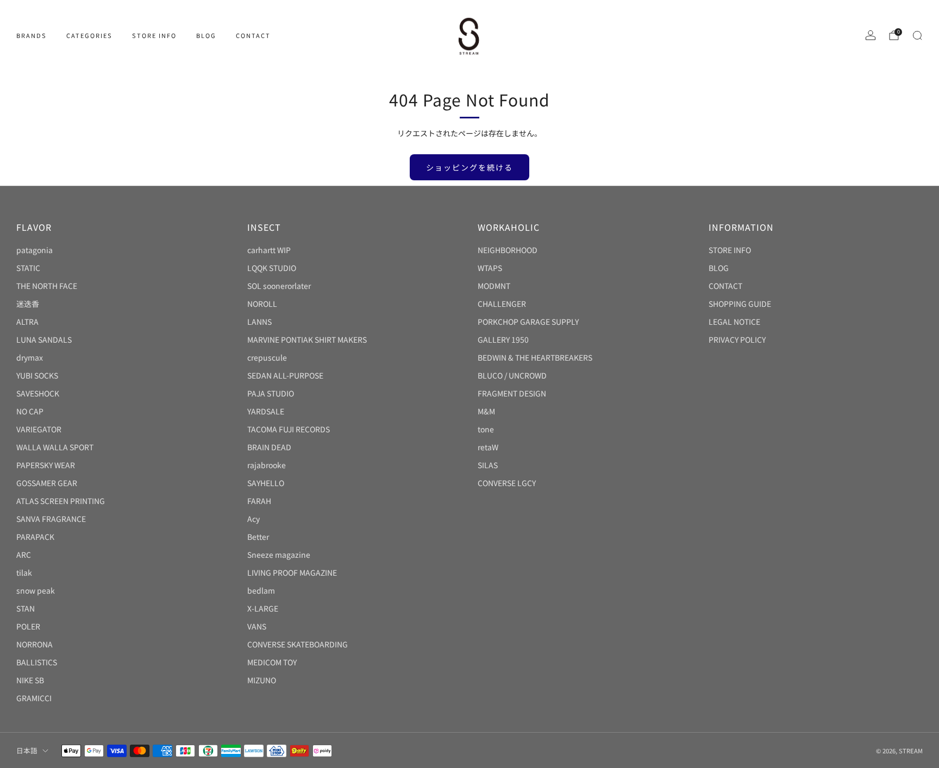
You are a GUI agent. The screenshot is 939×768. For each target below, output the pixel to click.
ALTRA (27, 321)
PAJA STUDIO (270, 393)
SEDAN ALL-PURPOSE (285, 375)
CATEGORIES (89, 35)
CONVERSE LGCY (507, 482)
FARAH (259, 500)
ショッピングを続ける (469, 167)
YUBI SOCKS (37, 375)
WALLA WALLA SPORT (54, 447)
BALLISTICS (36, 662)
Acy (253, 518)
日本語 (26, 750)
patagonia (34, 249)
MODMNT (494, 285)
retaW (488, 447)
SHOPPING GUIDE (740, 303)
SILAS (488, 464)
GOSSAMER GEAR (46, 482)
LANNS (259, 321)
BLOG (206, 35)
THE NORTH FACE (46, 285)
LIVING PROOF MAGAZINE (292, 572)
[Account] (870, 35)
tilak (24, 572)
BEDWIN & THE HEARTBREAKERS (535, 357)
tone (486, 429)
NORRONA (34, 644)
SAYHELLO (265, 482)
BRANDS (31, 35)
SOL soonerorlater (279, 285)
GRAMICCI (34, 698)
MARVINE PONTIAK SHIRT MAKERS (307, 339)
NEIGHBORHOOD (507, 249)
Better (258, 536)
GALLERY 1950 (503, 339)
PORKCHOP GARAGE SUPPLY (528, 321)
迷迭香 (27, 303)
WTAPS (490, 267)
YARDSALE (265, 411)
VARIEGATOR (38, 429)
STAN (25, 608)
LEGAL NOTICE (734, 321)
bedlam (261, 590)
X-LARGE (262, 608)
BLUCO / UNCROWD (512, 375)
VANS (256, 626)
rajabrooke (266, 464)
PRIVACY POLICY (737, 339)
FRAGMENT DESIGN (512, 393)
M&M (486, 411)
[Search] (917, 35)
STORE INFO (154, 35)
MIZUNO (261, 680)
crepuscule (267, 357)
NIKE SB (30, 680)
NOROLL (262, 303)
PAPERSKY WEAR (45, 464)
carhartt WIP (269, 249)
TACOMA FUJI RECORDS (288, 429)
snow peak (35, 590)
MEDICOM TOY (272, 662)
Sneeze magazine (278, 554)
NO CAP (29, 411)
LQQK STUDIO (271, 267)
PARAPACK (35, 536)
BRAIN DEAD (269, 447)
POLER (28, 626)
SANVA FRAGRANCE (51, 518)
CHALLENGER (502, 303)
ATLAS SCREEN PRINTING (60, 500)
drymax (29, 357)
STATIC (28, 267)
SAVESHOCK (37, 393)
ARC (23, 554)
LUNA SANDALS (44, 339)
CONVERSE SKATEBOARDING (297, 644)
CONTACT (253, 35)
